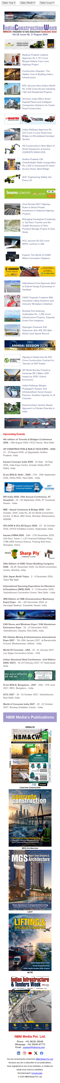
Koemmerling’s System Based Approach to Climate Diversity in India (38, 408)
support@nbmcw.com (34, 1047)
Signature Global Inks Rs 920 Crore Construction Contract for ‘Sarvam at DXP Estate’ (38, 360)
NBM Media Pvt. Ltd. (44, 1059)
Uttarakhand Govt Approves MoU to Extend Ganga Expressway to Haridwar (39, 286)
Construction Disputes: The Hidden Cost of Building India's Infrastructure (37, 74)
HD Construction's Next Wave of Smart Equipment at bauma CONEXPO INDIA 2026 (38, 148)
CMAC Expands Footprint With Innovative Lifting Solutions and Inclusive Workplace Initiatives (38, 300)
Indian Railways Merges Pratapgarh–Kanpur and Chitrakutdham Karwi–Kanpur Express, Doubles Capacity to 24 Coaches (38, 392)
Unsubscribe (36, 1073)
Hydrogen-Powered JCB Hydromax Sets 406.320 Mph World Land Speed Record (37, 330)
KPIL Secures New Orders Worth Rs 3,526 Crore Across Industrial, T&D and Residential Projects (39, 88)
